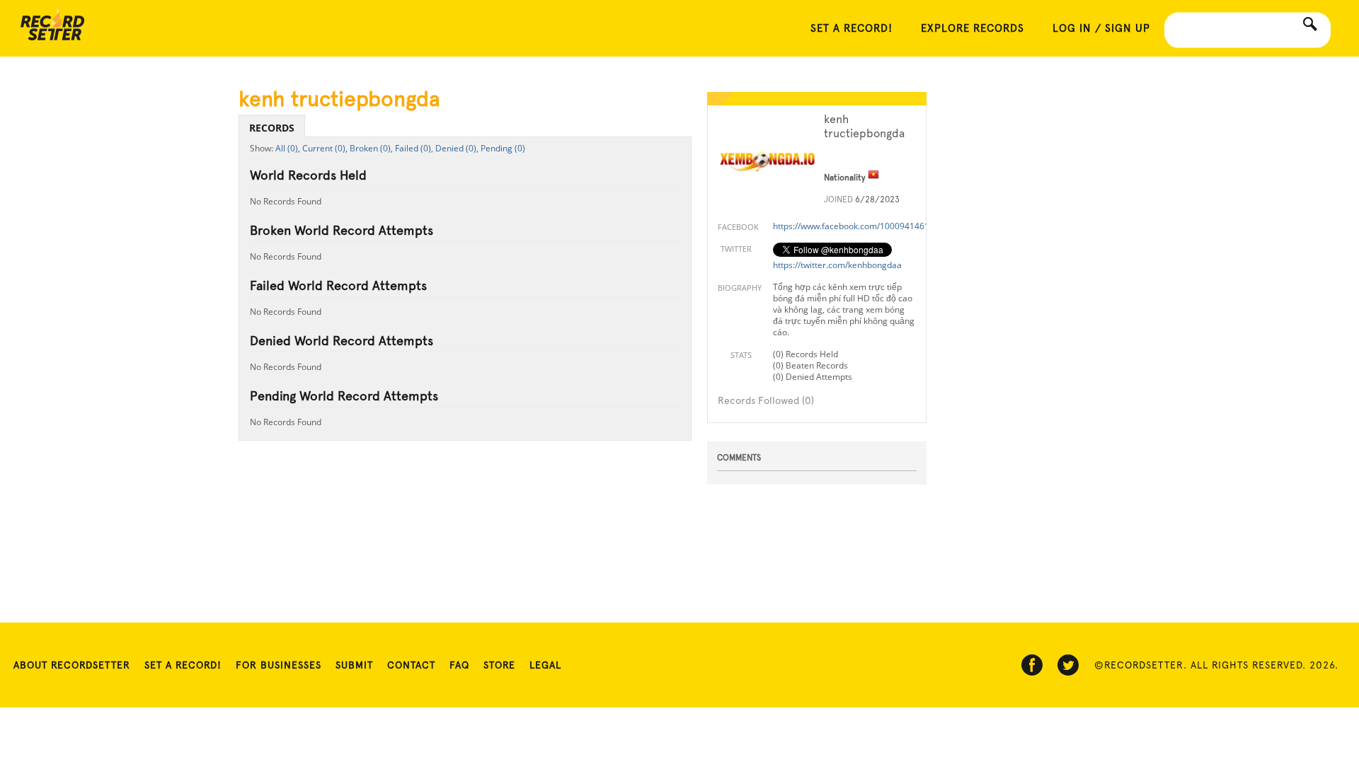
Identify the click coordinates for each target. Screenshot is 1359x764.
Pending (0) (503, 148)
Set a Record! (183, 665)
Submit (354, 665)
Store (499, 665)
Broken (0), (371, 148)
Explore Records (972, 28)
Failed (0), (414, 148)
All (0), (287, 148)
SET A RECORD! (851, 28)
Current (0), (325, 148)
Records (271, 127)
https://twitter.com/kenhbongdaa (837, 265)
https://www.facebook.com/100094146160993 (863, 226)
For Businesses (278, 665)
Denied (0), (456, 148)
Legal (545, 665)
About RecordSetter (71, 665)
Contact (411, 665)
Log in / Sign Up (1101, 28)
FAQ (459, 665)
